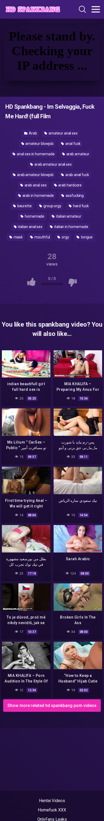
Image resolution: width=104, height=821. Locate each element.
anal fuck (73, 143)
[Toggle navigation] (95, 9)
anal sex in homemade (35, 154)
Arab (32, 133)
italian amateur (68, 216)
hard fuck (80, 206)
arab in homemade (38, 195)
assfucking (74, 195)
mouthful (42, 237)
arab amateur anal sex (53, 164)
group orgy (52, 206)
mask (18, 237)
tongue (86, 237)
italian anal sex (29, 227)
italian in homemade (70, 227)
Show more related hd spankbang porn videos (52, 705)
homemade (34, 216)
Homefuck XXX (52, 809)
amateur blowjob (39, 143)
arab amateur (77, 154)
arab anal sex (35, 185)
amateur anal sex (63, 133)
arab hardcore (69, 185)
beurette (24, 206)
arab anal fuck (77, 175)
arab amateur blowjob (35, 175)
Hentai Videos (52, 800)
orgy (65, 237)
